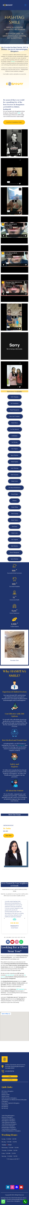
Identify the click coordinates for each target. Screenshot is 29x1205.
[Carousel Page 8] (15, 937)
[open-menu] (25, 5)
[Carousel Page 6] (12, 937)
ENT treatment (20, 989)
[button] (1, 646)
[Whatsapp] (21, 942)
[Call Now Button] (25, 1201)
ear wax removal (10, 975)
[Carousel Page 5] (10, 937)
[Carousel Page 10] (18, 937)
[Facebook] (8, 942)
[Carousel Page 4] (9, 937)
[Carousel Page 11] (19, 937)
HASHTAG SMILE (14, 20)
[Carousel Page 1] (4, 937)
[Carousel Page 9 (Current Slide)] (16, 937)
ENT (19, 113)
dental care (21, 745)
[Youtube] (12, 942)
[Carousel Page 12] (21, 937)
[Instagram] (17, 942)
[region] (14, 844)
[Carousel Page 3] (7, 937)
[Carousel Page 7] (13, 937)
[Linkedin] (8, 1187)
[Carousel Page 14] (24, 937)
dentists (13, 61)
